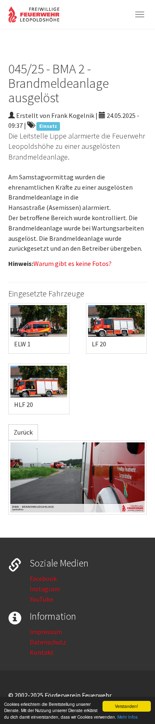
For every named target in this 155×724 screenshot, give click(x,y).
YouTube (41, 599)
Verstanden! (126, 706)
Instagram (45, 589)
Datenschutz (48, 642)
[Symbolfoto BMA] (77, 477)
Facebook (43, 578)
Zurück (23, 432)
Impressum (46, 632)
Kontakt (42, 652)
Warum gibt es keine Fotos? (72, 263)
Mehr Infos (127, 717)
